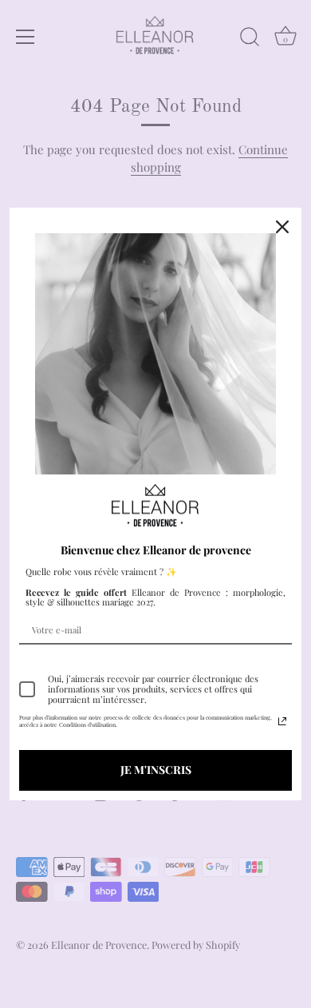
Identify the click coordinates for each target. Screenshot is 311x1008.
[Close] (282, 227)
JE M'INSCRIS (155, 769)
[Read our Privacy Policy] (282, 721)
